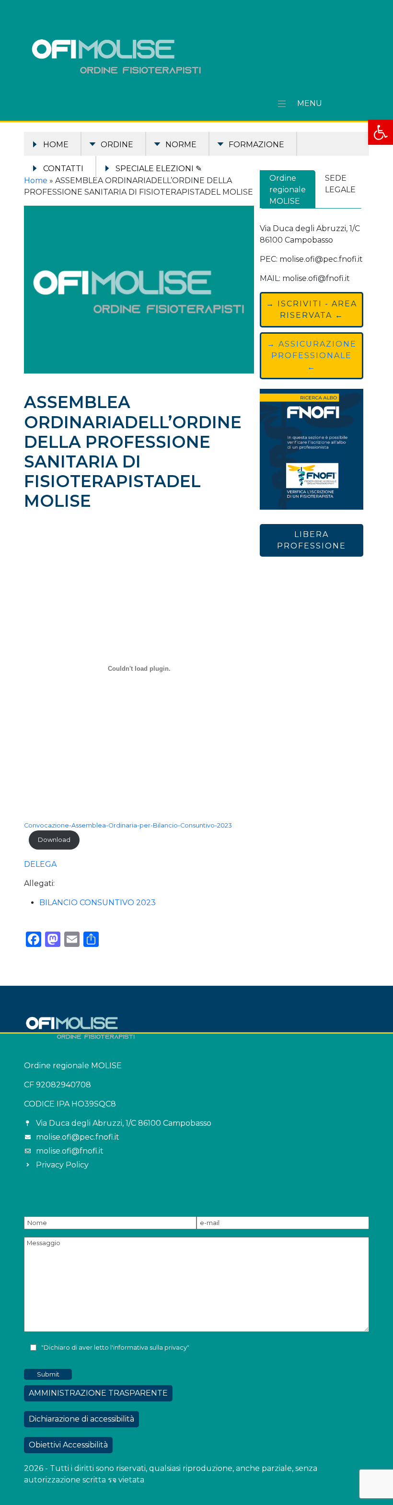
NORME (180, 144)
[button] (380, 132)
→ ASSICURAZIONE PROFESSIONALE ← (312, 355)
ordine (117, 144)
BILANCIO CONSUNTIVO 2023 (97, 902)
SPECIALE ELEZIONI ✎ (159, 168)
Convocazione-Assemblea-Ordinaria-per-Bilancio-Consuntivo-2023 (128, 825)
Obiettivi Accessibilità (68, 1444)
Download (54, 839)
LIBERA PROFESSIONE (311, 540)
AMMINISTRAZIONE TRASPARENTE (98, 1393)
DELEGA (40, 864)
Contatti (63, 168)
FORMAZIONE (256, 144)
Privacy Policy (62, 1164)
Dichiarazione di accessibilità (81, 1418)
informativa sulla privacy (150, 1347)
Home (56, 144)
